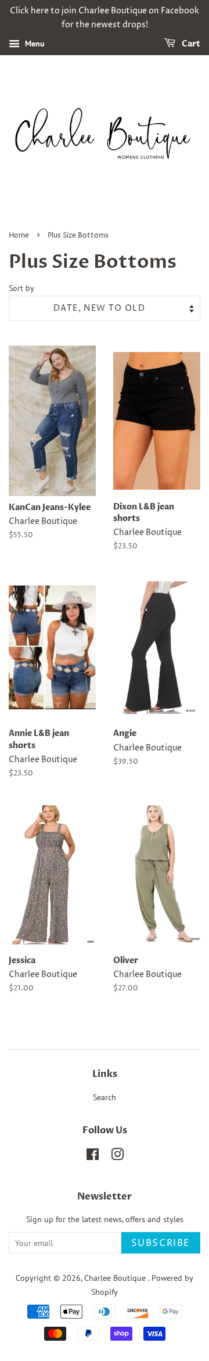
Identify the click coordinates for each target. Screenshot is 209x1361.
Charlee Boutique (116, 1278)
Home (19, 235)
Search (104, 1097)
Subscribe (160, 1243)
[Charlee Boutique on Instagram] (117, 1156)
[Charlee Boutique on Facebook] (92, 1156)
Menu (34, 43)
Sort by (21, 287)
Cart (190, 43)
